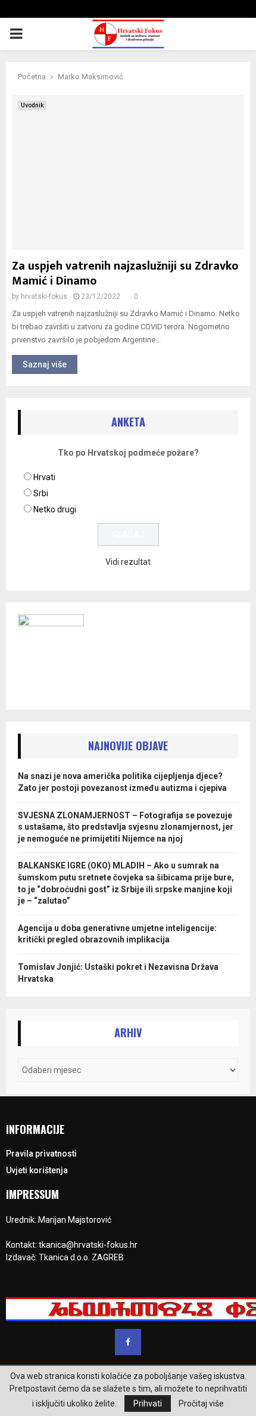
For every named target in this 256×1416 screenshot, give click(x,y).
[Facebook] (128, 1342)
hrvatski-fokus (44, 296)
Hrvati (44, 477)
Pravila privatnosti (41, 1153)
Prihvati (147, 1403)
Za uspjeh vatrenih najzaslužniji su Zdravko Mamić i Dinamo (125, 273)
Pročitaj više (201, 1403)
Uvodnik (32, 105)
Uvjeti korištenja (37, 1170)
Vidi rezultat (128, 562)
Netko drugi (54, 509)
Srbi (40, 493)
